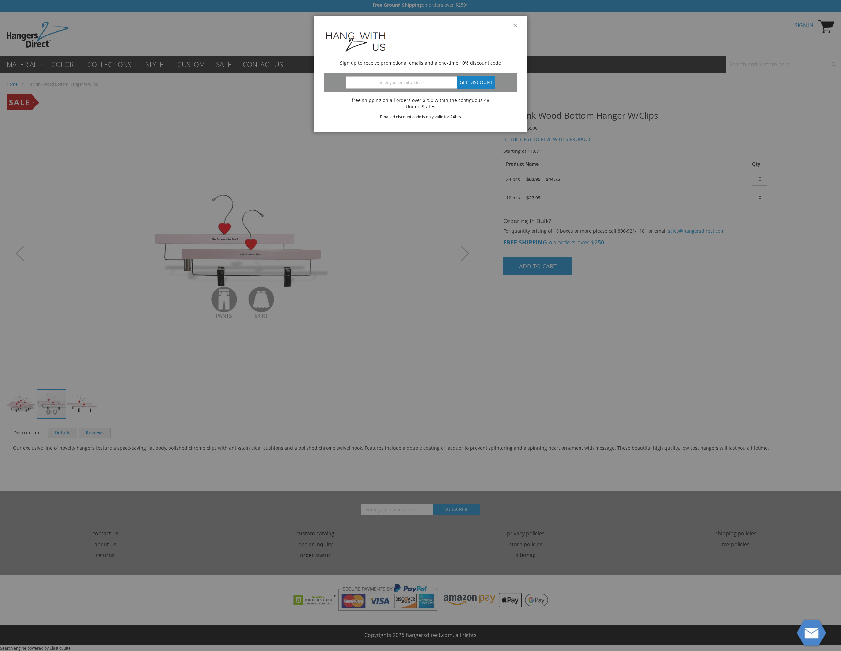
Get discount (476, 82)
